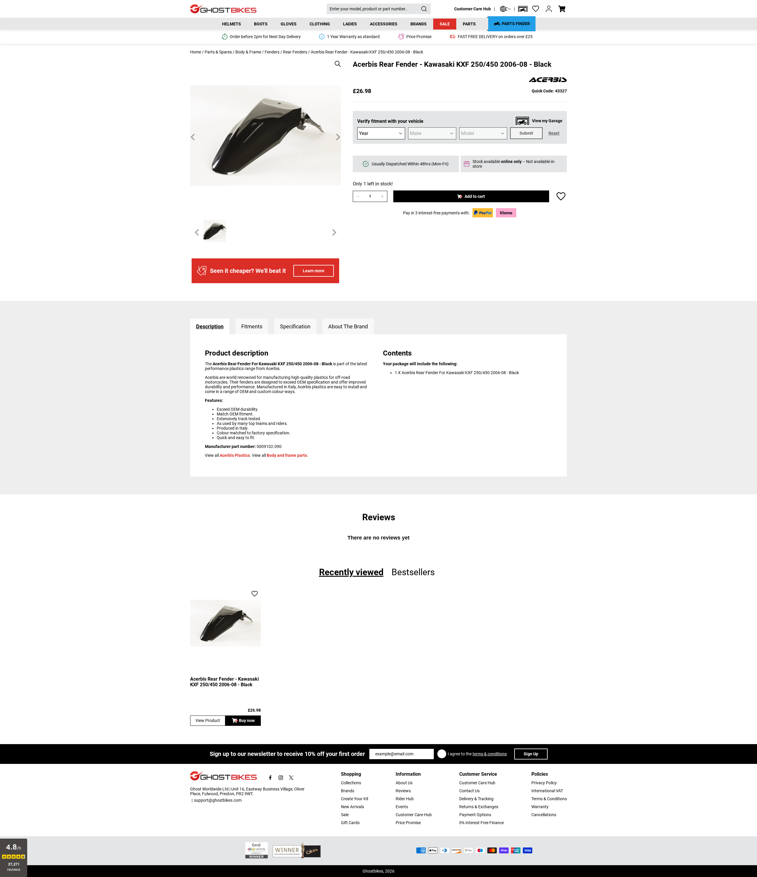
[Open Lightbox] (335, 60)
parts (469, 24)
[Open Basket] (562, 9)
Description (210, 326)
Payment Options (475, 814)
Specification (295, 326)
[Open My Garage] (523, 9)
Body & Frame (248, 52)
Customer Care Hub (472, 8)
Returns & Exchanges (478, 806)
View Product (207, 720)
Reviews (403, 790)
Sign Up (531, 754)
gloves (289, 24)
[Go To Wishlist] (536, 9)
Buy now (247, 720)
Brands (347, 790)
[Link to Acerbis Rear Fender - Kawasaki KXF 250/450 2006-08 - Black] (225, 623)
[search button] (424, 9)
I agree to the (477, 754)
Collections (351, 782)
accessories (383, 24)
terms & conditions (490, 754)
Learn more (313, 270)
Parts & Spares (218, 52)
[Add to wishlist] (561, 196)
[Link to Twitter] (291, 777)
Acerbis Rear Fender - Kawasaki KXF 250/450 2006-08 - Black (224, 681)
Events (402, 806)
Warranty (540, 806)
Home (195, 52)
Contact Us (469, 790)
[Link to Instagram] (281, 777)
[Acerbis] (548, 80)
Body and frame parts (287, 455)
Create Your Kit (354, 798)
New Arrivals (352, 806)
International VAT (547, 790)
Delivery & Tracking (476, 798)
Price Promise (408, 822)
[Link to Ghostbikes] (258, 9)
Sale (445, 24)
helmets (231, 24)
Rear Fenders (295, 52)
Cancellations (543, 814)
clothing (320, 24)
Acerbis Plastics (235, 455)
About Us (404, 782)
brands (418, 24)
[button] (523, 9)
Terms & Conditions (549, 798)
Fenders (272, 52)
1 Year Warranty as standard (353, 36)
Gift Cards (350, 822)
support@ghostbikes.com (218, 800)
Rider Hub (405, 798)
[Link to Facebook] (270, 777)
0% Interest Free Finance (481, 822)
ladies (350, 24)
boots (261, 24)
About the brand (348, 326)
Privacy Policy (544, 782)
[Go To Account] (549, 9)
